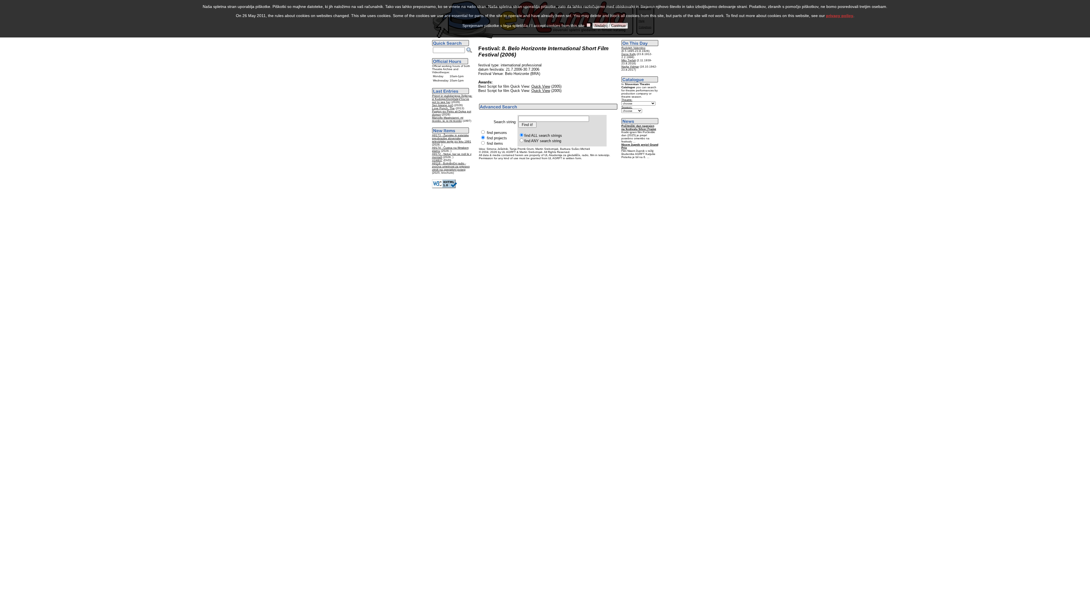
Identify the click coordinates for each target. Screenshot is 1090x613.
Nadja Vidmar (630, 66)
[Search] (469, 50)
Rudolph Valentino (633, 47)
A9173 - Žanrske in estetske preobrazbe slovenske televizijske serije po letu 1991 (451, 138)
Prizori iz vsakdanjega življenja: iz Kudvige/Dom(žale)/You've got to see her (452, 99)
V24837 (437, 160)
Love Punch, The (443, 108)
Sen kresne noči (442, 105)
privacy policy (839, 15)
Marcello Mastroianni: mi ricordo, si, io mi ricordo (447, 119)
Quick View (540, 86)
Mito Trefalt (628, 60)
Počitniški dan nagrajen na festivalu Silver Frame (638, 127)
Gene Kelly (628, 54)
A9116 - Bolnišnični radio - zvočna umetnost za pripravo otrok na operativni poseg (451, 166)
